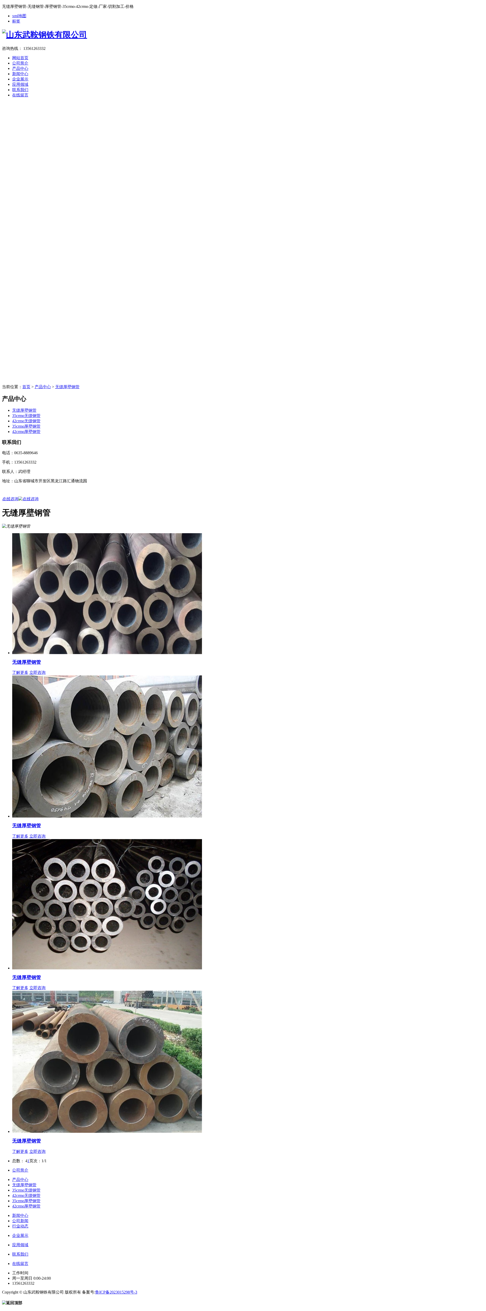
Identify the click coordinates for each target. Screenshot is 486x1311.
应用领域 (20, 84)
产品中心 (20, 68)
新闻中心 (20, 74)
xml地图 (19, 16)
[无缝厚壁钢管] (107, 653)
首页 (26, 387)
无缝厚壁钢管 (67, 387)
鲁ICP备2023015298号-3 (116, 1292)
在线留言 (20, 95)
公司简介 (20, 63)
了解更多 (20, 672)
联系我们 (20, 90)
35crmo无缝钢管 (26, 415)
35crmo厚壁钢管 (26, 426)
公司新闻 (20, 1221)
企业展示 (20, 79)
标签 (16, 21)
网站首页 (20, 58)
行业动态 (20, 1226)
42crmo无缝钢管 (26, 421)
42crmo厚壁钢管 (26, 431)
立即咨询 (37, 672)
